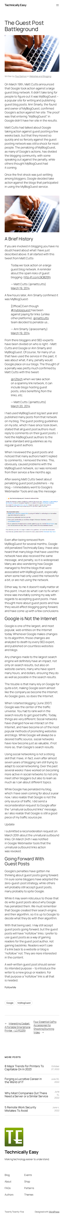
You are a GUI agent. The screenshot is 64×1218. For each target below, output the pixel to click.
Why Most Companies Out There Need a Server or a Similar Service (26, 1094)
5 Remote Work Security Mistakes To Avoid (20, 1109)
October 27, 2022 (55, 1068)
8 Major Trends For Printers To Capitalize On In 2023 (24, 1068)
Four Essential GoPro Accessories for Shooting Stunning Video (45, 1027)
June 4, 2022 (56, 1109)
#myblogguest (21, 310)
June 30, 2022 (55, 1080)
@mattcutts (41, 318)
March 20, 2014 (20, 406)
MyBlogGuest (24, 1002)
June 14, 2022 (56, 1094)
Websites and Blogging (40, 76)
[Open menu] (57, 5)
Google (9, 1002)
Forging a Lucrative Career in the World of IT (23, 1080)
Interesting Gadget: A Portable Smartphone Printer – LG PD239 (17, 1027)
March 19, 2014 (20, 288)
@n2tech (17, 379)
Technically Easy (15, 5)
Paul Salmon (21, 76)
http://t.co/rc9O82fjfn (37, 277)
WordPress (54, 1211)
